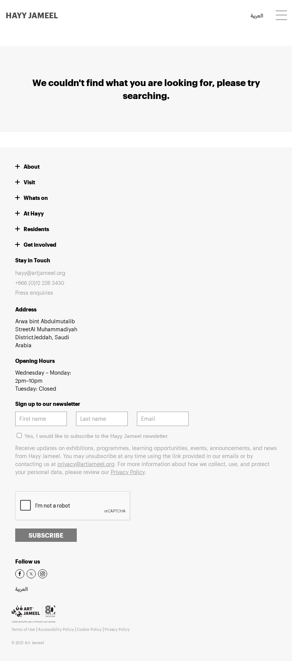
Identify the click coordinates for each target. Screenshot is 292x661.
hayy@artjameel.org (40, 273)
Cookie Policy (89, 629)
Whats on (36, 198)
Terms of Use (23, 629)
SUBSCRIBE (46, 535)
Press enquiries (34, 292)
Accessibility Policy (56, 629)
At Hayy (34, 213)
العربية (257, 16)
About (32, 166)
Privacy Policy (127, 472)
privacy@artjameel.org (85, 464)
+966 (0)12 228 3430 (39, 282)
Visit (29, 182)
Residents (36, 229)
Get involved (40, 244)
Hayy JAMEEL (32, 15)
